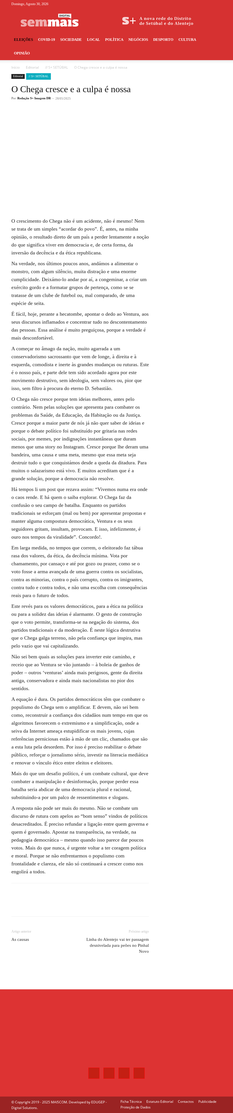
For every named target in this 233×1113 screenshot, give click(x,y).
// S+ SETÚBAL (56, 67)
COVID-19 (46, 39)
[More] (105, 121)
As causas (20, 939)
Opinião (22, 53)
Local (93, 39)
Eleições (23, 39)
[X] (208, 4)
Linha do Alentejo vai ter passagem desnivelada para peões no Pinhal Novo (117, 945)
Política (114, 39)
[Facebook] (189, 4)
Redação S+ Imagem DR (34, 98)
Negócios (138, 39)
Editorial (32, 67)
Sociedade (71, 39)
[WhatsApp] (92, 121)
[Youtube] (217, 4)
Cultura (187, 39)
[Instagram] (198, 4)
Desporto (163, 39)
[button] (215, 40)
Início (15, 67)
